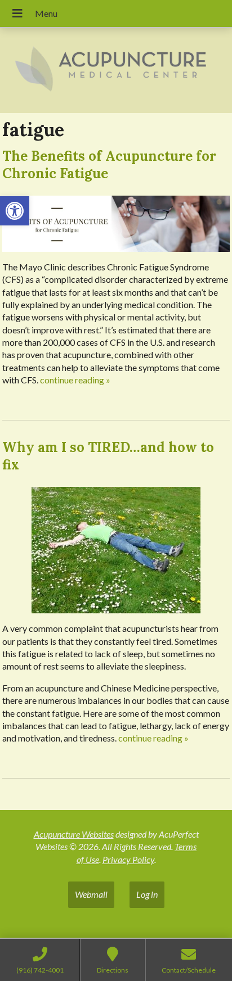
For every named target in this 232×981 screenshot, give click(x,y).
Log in (147, 894)
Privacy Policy (128, 859)
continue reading (75, 379)
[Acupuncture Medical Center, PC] (116, 70)
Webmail (91, 894)
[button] (14, 210)
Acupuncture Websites (74, 834)
